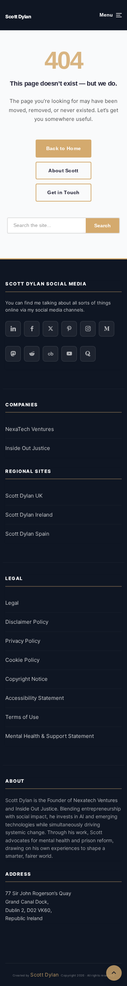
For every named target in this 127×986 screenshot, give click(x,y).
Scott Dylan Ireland (29, 514)
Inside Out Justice (27, 448)
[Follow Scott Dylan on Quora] (88, 354)
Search (102, 225)
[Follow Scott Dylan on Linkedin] (13, 329)
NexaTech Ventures (29, 429)
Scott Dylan (18, 16)
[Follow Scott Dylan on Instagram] (88, 329)
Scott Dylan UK (24, 495)
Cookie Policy (22, 660)
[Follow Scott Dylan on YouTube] (69, 354)
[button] (110, 15)
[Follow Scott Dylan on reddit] (32, 354)
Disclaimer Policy (26, 621)
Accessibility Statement (34, 698)
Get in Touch (63, 192)
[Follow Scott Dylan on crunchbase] (50, 354)
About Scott (63, 170)
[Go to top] (114, 973)
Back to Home (63, 148)
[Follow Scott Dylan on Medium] (106, 329)
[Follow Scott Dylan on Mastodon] (13, 354)
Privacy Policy (22, 640)
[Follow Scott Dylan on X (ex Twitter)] (50, 329)
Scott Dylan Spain (27, 533)
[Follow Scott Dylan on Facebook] (32, 329)
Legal (12, 602)
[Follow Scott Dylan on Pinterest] (69, 329)
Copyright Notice (26, 679)
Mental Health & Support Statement (49, 736)
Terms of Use (22, 717)
